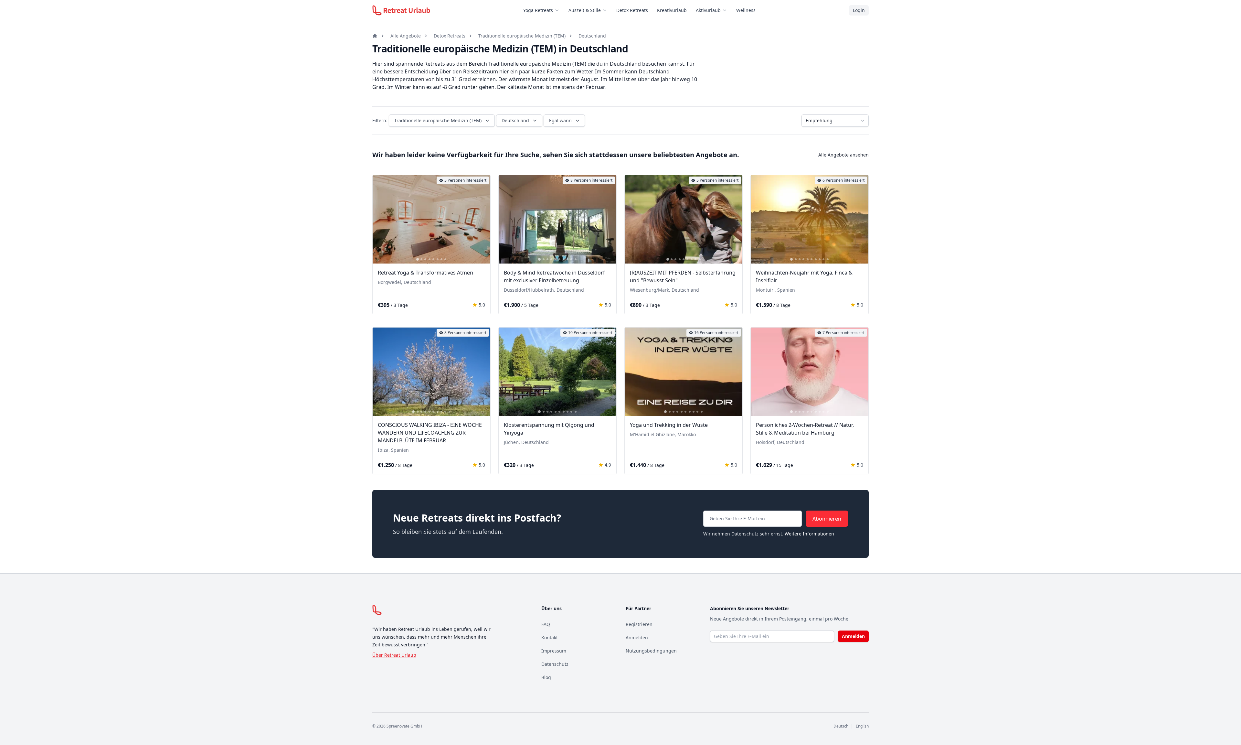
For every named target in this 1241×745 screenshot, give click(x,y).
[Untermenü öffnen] (558, 10)
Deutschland (592, 36)
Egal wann (560, 120)
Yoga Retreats (538, 10)
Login (859, 10)
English (862, 726)
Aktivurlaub (708, 10)
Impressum (553, 651)
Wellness (746, 10)
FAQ (545, 624)
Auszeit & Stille (584, 10)
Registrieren (639, 624)
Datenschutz (554, 664)
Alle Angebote (405, 36)
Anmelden (637, 637)
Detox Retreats (632, 10)
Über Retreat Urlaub (394, 655)
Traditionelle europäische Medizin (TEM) (522, 36)
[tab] (417, 259)
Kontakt (549, 637)
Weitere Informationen (809, 534)
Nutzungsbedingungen (651, 651)
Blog (546, 677)
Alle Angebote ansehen (843, 155)
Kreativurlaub (672, 10)
